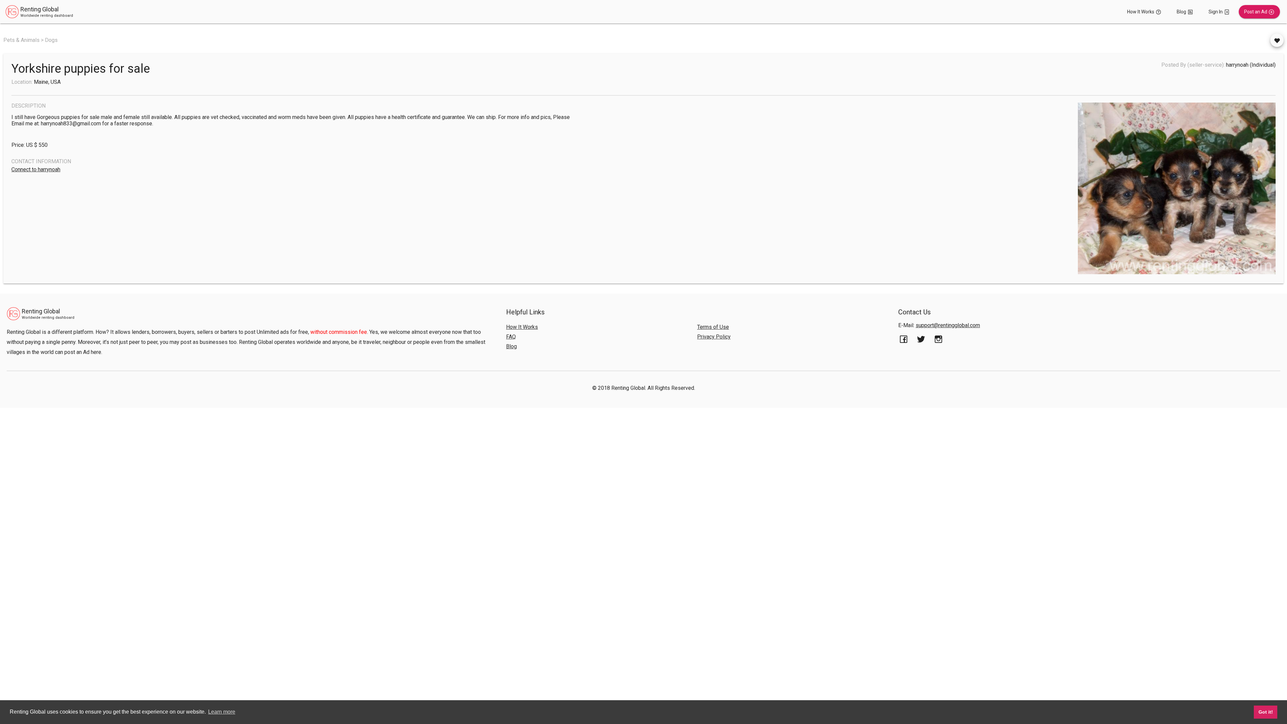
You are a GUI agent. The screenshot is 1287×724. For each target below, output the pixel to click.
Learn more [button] (221, 712)
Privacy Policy (714, 337)
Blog (511, 346)
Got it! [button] (1266, 712)
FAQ (511, 337)
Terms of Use (713, 327)
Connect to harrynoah (35, 169)
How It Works (522, 327)
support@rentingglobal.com (948, 325)
